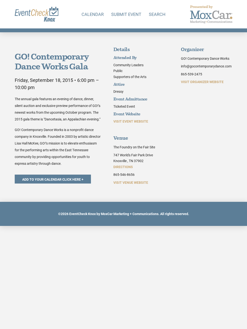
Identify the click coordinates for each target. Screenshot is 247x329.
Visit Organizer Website (202, 81)
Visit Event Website (130, 121)
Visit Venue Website (130, 182)
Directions (123, 166)
